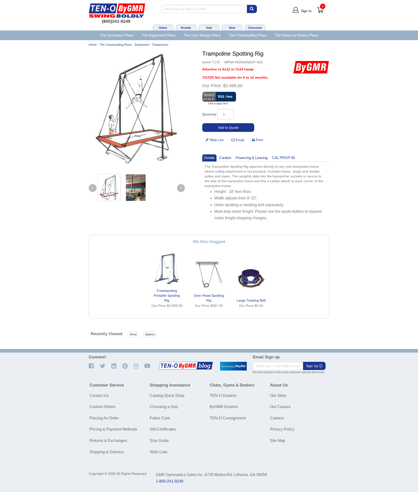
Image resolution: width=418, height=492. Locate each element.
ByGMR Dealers (224, 407)
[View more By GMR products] (311, 67)
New (232, 28)
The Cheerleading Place (248, 35)
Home (163, 28)
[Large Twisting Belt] (251, 278)
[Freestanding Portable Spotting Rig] (167, 268)
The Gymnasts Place (117, 35)
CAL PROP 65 (283, 158)
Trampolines (160, 44)
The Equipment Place (159, 35)
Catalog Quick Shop (167, 396)
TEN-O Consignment (228, 418)
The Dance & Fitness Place (296, 35)
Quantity (209, 114)
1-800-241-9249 (169, 481)
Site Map (277, 441)
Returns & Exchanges (108, 441)
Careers (277, 418)
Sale (209, 28)
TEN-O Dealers (223, 396)
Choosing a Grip (164, 407)
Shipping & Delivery (107, 452)
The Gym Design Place (202, 35)
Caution (225, 158)
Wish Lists (158, 452)
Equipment (142, 44)
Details (209, 158)
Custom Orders (102, 407)
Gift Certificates (163, 429)
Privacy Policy (282, 429)
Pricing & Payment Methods (113, 429)
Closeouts (255, 28)
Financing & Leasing (252, 158)
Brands (186, 28)
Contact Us (99, 396)
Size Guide (159, 441)
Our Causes (280, 407)
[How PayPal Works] (233, 366)
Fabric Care (160, 418)
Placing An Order (104, 418)
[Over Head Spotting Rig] (209, 273)
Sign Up (312, 366)
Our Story (278, 396)
